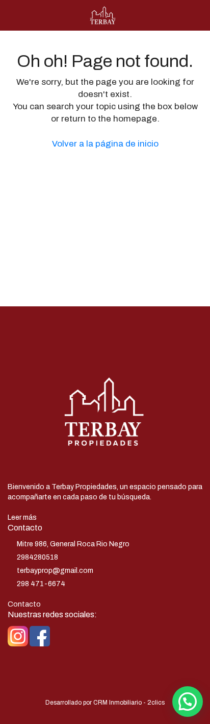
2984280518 (37, 557)
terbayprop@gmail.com (55, 570)
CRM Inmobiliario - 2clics (129, 702)
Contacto (24, 604)
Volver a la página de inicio (105, 144)
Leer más (22, 517)
